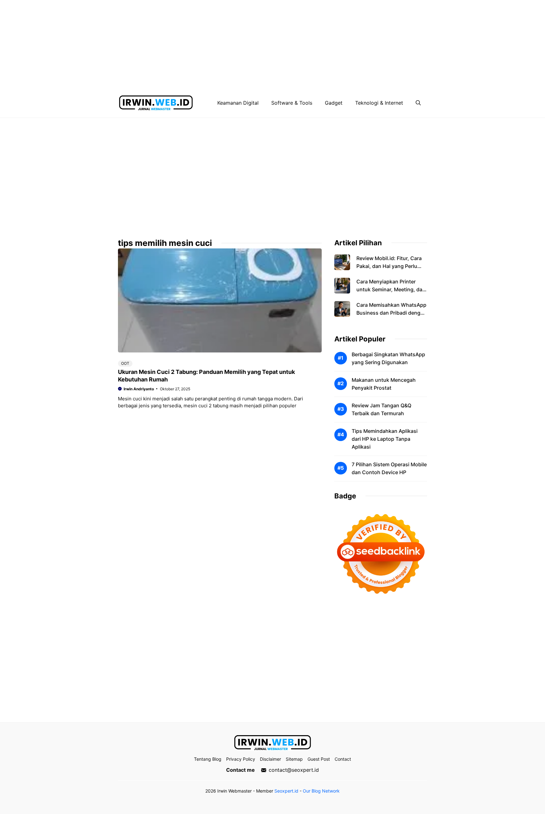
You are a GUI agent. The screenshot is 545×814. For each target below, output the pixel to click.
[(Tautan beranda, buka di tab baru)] (272, 743)
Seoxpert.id (286, 791)
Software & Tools (291, 103)
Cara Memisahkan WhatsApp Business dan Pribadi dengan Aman (391, 313)
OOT (125, 363)
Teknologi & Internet (379, 103)
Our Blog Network (321, 791)
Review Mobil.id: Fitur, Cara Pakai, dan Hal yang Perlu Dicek (389, 266)
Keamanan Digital (238, 103)
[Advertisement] (189, 44)
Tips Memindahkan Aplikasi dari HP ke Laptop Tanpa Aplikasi (385, 439)
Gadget (334, 103)
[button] (418, 103)
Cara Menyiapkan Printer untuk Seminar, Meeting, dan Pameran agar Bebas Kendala (391, 289)
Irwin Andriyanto (139, 389)
